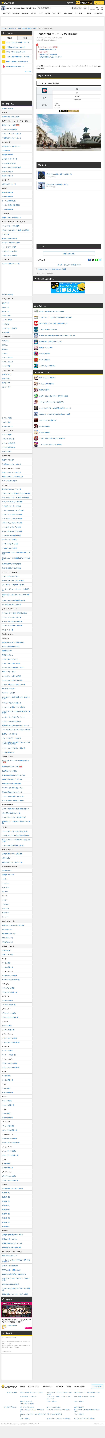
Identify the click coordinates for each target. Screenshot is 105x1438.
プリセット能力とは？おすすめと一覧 (13, 684)
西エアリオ (5, 303)
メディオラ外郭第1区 (8, 443)
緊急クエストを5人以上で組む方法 (12, 476)
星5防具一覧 (6, 1210)
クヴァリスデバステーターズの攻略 (13, 510)
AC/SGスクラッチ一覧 (9, 184)
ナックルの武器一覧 (8, 1030)
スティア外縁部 (7, 435)
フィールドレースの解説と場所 (11, 535)
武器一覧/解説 (68, 13)
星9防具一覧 (6, 1226)
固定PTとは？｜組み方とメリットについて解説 (15, 595)
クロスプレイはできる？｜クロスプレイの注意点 (16, 1289)
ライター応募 (97, 1386)
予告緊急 (47, 13)
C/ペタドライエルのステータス (15, 52)
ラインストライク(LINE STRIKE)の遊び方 (14, 613)
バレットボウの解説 (8, 1126)
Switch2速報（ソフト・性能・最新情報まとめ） (87, 1392)
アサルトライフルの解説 (9, 1038)
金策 (54, 13)
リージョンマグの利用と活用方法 (12, 680)
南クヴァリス (6, 378)
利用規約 (22, 1386)
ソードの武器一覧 (7, 967)
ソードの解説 (6, 963)
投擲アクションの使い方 (9, 734)
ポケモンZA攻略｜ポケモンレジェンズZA (31, 1392)
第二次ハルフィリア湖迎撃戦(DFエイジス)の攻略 (16, 559)
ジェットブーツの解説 (9, 1151)
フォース (5, 896)
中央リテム (5, 341)
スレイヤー (5, 917)
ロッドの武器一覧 (7, 1080)
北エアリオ (5, 307)
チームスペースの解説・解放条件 (12, 626)
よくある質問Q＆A (8, 752)
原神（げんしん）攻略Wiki (27, 1407)
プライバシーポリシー (34, 1386)
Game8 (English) (79, 1386)
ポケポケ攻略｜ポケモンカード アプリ (84, 1397)
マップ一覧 (5, 234)
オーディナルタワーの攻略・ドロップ (17, 42)
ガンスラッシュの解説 (9, 1176)
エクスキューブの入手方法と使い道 (13, 845)
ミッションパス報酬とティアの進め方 (13, 707)
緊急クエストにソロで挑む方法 (11, 472)
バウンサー (5, 908)
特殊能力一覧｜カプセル (9, 1239)
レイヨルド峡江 (7, 418)
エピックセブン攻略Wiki (53, 1407)
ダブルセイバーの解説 (9, 1013)
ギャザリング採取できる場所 (11, 243)
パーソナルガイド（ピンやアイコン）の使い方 (16, 730)
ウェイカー (5, 913)
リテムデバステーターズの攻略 (11, 506)
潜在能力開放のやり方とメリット (12, 792)
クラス (60, 13)
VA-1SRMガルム (7, 929)
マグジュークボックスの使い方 (11, 721)
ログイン (100, 3)
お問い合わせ (59, 1386)
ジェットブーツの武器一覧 (10, 1155)
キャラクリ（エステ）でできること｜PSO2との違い (16, 1279)
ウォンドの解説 (7, 1101)
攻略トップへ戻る (7, 108)
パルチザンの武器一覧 (9, 1005)
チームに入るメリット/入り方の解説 (13, 580)
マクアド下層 (6, 366)
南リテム (5, 345)
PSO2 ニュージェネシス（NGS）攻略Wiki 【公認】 (52, 269)
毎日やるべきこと (7, 176)
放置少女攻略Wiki (78, 1407)
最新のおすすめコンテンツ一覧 (11, 489)
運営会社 (68, 1386)
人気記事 (9, 38)
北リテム (5, 353)
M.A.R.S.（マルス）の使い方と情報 (13, 925)
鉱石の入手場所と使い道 (9, 238)
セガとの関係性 (98, 13)
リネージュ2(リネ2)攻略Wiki (54, 1414)
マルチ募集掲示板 (7, 209)
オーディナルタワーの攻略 (10, 544)
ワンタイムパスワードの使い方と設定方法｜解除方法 (16, 712)
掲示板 (89, 13)
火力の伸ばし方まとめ (9, 163)
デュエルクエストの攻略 (9, 548)
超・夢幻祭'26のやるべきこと (48, 49)
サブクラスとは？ (7, 171)
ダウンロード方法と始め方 (10, 1266)
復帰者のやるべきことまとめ (11, 117)
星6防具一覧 (6, 1214)
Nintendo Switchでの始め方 (10, 1284)
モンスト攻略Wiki (78, 1401)
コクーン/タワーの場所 (9, 247)
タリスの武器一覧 (7, 1092)
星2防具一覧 (6, 1197)
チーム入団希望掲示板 (9, 201)
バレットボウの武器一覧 (9, 1130)
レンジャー (5, 887)
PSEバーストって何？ (9, 672)
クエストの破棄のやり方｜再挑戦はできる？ (15, 809)
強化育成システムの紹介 (9, 771)
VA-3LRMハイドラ (7, 938)
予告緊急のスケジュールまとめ (15, 47)
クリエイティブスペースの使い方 (12, 621)
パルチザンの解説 (7, 1000)
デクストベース (7, 451)
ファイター (5, 883)
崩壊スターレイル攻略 (26, 1401)
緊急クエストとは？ (8, 460)
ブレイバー (5, 904)
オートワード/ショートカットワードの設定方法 (15, 589)
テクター (5, 900)
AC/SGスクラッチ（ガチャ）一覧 (12, 862)
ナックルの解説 (7, 1025)
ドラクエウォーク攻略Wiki (27, 1404)
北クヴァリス (6, 387)
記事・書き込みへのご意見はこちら (70, 265)
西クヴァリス (6, 383)
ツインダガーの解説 (8, 988)
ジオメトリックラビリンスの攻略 (12, 523)
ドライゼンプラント (8, 439)
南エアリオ (5, 311)
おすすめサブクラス (8, 875)
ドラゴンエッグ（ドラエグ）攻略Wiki (84, 1418)
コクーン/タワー (80, 13)
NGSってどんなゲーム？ (9, 1256)
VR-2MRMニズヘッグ (8, 934)
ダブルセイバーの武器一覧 (10, 1017)
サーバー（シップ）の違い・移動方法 (13, 748)
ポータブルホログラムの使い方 (11, 605)
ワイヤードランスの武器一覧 (11, 980)
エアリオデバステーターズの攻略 (12, 502)
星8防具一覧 (6, 1222)
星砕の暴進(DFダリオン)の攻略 (11, 568)
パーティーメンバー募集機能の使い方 (13, 600)
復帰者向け (25, 13)
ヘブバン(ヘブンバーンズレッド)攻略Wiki (58, 1410)
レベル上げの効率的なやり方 (11, 646)
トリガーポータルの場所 (9, 251)
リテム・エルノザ (7, 362)
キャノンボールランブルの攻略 (11, 527)
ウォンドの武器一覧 (8, 1105)
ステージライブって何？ (9, 481)
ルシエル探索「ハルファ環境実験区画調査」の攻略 (16, 553)
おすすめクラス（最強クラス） (11, 146)
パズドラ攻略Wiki (51, 1401)
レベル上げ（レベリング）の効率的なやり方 (15, 761)
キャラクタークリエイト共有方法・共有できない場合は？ (16, 1260)
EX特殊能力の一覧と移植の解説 (11, 784)
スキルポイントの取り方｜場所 (11, 676)
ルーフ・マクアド (7, 357)
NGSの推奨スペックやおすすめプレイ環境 (15, 1294)
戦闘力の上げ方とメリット (12, 766)
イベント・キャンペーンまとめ (11, 134)
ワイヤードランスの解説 (9, 975)
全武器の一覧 (6, 950)
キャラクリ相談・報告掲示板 (11, 205)
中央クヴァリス (7, 374)
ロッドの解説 (6, 1076)
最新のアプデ (6, 13)
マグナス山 (5, 324)
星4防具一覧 (6, 1205)
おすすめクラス (44, 54)
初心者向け (16, 13)
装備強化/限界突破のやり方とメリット (13, 775)
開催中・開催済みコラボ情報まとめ (17, 61)
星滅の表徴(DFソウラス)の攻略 (11, 564)
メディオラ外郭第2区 (8, 447)
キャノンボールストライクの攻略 (12, 531)
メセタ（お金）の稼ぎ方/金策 (11, 663)
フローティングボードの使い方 (11, 738)
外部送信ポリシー (48, 1386)
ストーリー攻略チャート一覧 (11, 264)
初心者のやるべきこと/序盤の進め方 (13, 642)
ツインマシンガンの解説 (9, 1063)
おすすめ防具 (53, 54)
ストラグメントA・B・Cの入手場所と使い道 (15, 835)
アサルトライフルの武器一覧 (11, 1042)
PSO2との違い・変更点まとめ (11, 1270)
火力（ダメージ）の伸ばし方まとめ (13, 800)
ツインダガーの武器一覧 (9, 992)
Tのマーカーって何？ (8, 693)
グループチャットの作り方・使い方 (13, 585)
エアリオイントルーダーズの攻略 (12, 519)
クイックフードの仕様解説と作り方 (13, 667)
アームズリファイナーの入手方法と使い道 (15, 831)
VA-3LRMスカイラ (7, 942)
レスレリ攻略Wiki (24, 1418)
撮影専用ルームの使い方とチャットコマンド (15, 725)
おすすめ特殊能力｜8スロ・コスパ (12, 1235)
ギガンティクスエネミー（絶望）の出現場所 (15, 230)
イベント (33, 13)
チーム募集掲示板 (7, 196)
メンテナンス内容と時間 (9, 129)
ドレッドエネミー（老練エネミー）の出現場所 (16, 493)
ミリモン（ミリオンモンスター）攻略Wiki (58, 1418)
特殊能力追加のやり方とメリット (12, 779)
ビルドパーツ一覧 (7, 630)
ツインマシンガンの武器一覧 (11, 1067)
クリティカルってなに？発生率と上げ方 (14, 817)
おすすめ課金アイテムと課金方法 (12, 854)
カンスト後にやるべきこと (10, 659)
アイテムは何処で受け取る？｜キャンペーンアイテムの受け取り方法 (16, 743)
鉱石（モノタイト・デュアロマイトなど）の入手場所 (16, 840)
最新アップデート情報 (10, 125)
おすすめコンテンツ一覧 (9, 159)
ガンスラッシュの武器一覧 (10, 1180)
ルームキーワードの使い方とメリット (13, 717)
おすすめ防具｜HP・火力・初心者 (12, 1188)
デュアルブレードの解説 (9, 1138)
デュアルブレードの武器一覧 (11, 1143)
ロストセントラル (7, 426)
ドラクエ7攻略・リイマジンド (28, 1397)
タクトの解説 (6, 1163)
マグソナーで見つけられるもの (11, 703)
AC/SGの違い (6, 858)
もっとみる (28, 71)
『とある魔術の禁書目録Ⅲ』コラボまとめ (19, 57)
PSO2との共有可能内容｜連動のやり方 (14, 1274)
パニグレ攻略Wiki (78, 1414)
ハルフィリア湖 (7, 320)
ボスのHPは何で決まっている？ (11, 813)
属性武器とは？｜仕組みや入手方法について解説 (16, 822)
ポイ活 (71, 3)
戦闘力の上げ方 (7, 651)
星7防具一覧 (6, 1218)
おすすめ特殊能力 (44, 57)
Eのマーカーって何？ (8, 689)
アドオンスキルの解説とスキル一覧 (13, 796)
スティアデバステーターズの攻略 (12, 514)
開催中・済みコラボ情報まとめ (11, 217)
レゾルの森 (5, 332)
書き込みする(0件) (68, 254)
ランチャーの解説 (7, 1051)
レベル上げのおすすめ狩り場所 (11, 167)
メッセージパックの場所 (9, 255)
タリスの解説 (6, 1088)
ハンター (5, 879)
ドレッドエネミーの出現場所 (11, 226)
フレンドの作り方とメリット (11, 576)
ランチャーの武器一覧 (9, 1055)
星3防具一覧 (6, 1201)
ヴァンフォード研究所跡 (9, 328)
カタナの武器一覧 (7, 1117)
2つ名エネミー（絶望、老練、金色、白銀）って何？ (16, 698)
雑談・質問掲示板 (7, 192)
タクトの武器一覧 (7, 1168)
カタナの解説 (6, 1113)
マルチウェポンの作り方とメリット (13, 788)
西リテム (5, 349)
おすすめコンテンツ (56, 57)
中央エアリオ (6, 315)
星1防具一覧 (6, 1193)
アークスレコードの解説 (9, 540)
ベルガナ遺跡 (6, 422)
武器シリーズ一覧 (7, 954)
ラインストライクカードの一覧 (11, 617)
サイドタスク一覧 (7, 295)
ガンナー (5, 891)
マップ (41, 13)
